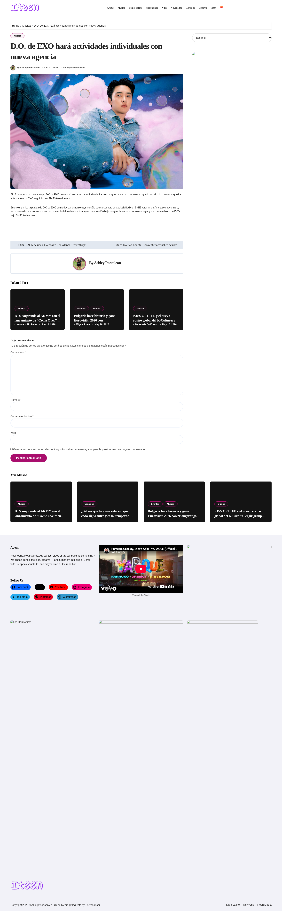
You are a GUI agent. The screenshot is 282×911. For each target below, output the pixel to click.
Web (13, 432)
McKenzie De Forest (146, 324)
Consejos (190, 7)
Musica (121, 7)
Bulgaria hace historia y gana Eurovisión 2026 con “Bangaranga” (94, 320)
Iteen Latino (233, 904)
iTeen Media (264, 904)
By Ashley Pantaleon (28, 67)
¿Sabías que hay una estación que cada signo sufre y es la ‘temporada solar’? (106, 515)
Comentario (18, 352)
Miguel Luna (83, 324)
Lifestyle (203, 7)
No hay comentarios (74, 67)
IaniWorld (248, 904)
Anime (110, 7)
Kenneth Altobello (27, 324)
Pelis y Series (135, 7)
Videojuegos (152, 7)
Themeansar (92, 905)
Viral (164, 7)
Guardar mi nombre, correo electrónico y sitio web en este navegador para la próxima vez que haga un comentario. (79, 449)
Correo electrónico (21, 416)
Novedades (176, 7)
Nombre (15, 399)
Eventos (81, 308)
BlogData (75, 905)
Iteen (213, 7)
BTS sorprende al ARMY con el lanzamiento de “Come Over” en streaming (37, 320)
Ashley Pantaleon (107, 263)
